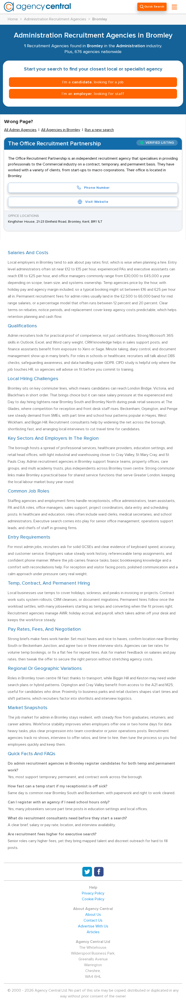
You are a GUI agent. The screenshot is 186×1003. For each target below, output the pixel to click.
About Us (93, 915)
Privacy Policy (93, 893)
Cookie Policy (93, 899)
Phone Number (97, 187)
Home (13, 19)
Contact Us (93, 920)
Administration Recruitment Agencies (55, 19)
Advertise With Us (93, 926)
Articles (93, 932)
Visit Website (96, 202)
